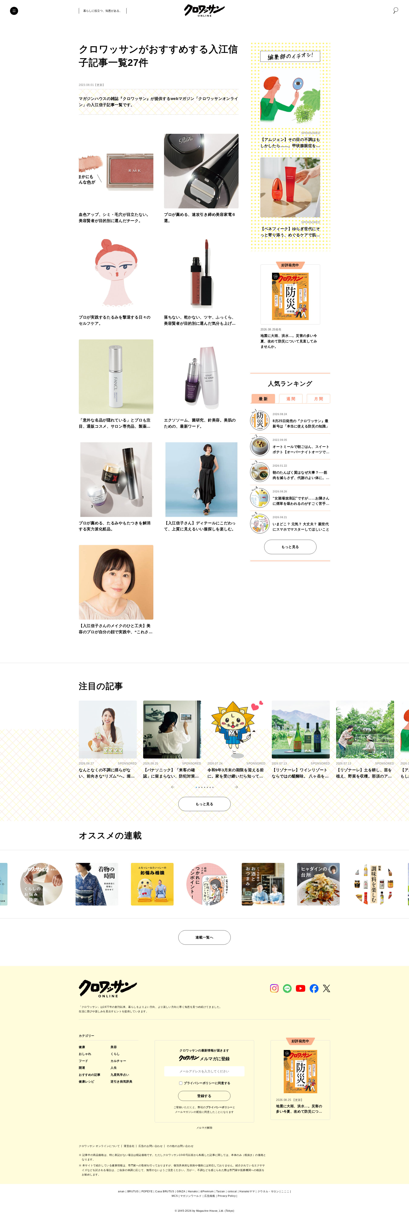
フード (83, 1061)
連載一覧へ (204, 937)
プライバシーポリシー (219, 1107)
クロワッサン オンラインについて (100, 1146)
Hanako (193, 1191)
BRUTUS (133, 1191)
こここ (285, 1191)
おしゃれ (85, 1054)
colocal (232, 1191)
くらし (115, 1054)
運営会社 (129, 1146)
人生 (114, 1067)
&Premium (207, 1191)
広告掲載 (209, 1195)
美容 (114, 1047)
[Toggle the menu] (14, 11)
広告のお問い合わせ (150, 1146)
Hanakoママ (247, 1191)
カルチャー (118, 1061)
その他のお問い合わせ (180, 1146)
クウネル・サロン (268, 1191)
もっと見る (290, 547)
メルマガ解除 (204, 1127)
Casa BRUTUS (164, 1191)
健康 (82, 1047)
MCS (175, 1195)
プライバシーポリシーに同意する (207, 1083)
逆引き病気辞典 (121, 1081)
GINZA (181, 1191)
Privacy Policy (227, 1195)
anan (121, 1191)
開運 (82, 1067)
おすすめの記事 (90, 1074)
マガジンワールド (191, 1195)
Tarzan (220, 1191)
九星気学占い (120, 1074)
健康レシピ (86, 1081)
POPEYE (147, 1191)
